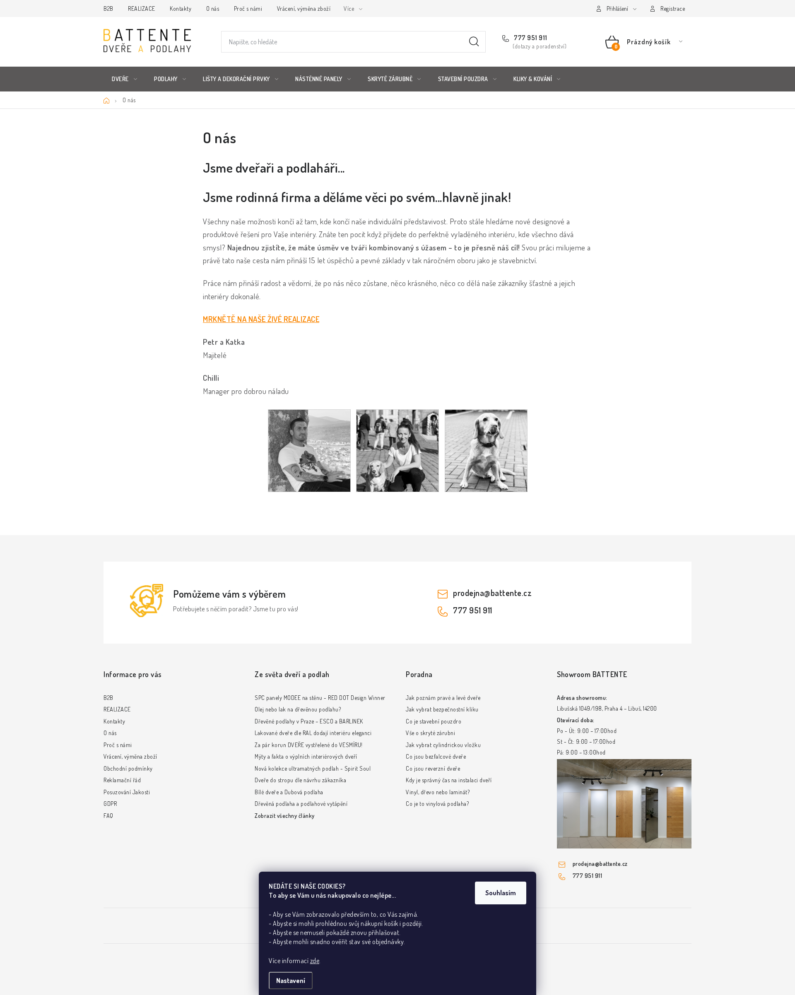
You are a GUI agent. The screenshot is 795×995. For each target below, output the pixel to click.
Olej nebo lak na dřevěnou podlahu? (298, 709)
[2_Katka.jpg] (397, 450)
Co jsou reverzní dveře (433, 768)
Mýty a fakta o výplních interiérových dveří (306, 756)
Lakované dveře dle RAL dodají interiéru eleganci (313, 732)
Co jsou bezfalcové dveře (436, 756)
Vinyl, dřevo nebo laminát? (438, 792)
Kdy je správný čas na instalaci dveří (449, 780)
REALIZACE (141, 8)
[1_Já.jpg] (309, 450)
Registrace (672, 8)
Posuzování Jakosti (127, 792)
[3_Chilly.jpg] (486, 450)
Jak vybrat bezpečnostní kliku (442, 709)
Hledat (474, 42)
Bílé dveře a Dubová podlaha (289, 792)
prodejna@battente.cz (492, 592)
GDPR (110, 803)
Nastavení (290, 980)
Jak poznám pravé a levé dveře (443, 697)
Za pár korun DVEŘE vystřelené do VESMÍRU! (309, 744)
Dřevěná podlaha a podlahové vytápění (301, 803)
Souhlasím (500, 893)
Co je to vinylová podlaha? (437, 803)
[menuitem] (124, 79)
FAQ (108, 815)
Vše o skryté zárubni (430, 732)
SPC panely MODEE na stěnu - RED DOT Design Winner (320, 697)
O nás (212, 8)
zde (315, 961)
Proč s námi (248, 8)
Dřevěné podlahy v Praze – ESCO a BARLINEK (309, 721)
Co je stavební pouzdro (433, 721)
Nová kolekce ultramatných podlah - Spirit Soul (313, 768)
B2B (108, 8)
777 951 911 (530, 38)
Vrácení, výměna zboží (304, 8)
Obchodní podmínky (128, 768)
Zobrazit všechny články (285, 815)
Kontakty (180, 8)
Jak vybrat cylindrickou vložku (443, 744)
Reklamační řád (122, 780)
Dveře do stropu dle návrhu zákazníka (300, 780)
